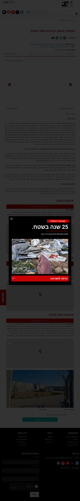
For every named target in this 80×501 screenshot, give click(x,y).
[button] (11, 219)
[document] (40, 250)
